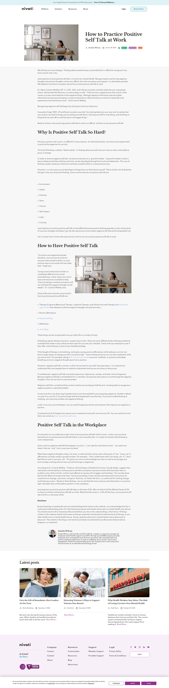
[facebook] (131, 647)
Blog (70, 660)
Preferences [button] (91, 683)
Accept (149, 683)
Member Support (96, 651)
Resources (72, 656)
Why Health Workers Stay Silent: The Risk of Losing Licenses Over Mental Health (127, 601)
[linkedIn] (144, 647)
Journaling (43, 329)
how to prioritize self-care (65, 416)
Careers (50, 651)
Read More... (51, 620)
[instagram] (140, 647)
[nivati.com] (25, 645)
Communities (73, 651)
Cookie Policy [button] (51, 683)
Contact (50, 656)
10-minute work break (79, 357)
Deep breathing (46, 318)
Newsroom (73, 665)
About (85, 9)
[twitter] (135, 647)
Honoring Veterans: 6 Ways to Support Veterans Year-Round (82, 601)
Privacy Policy (115, 651)
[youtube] (148, 647)
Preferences (116, 683)
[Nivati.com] (28, 9)
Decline (133, 683)
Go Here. (24, 657)
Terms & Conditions (117, 656)
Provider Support (96, 656)
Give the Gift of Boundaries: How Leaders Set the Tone (39, 601)
